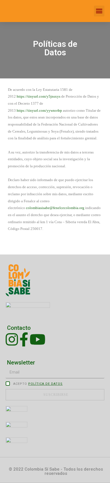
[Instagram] (12, 339)
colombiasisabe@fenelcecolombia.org (55, 208)
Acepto (38, 384)
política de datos (45, 384)
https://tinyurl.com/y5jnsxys (38, 96)
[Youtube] (37, 339)
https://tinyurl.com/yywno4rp (39, 110)
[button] (99, 11)
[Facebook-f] (23, 339)
